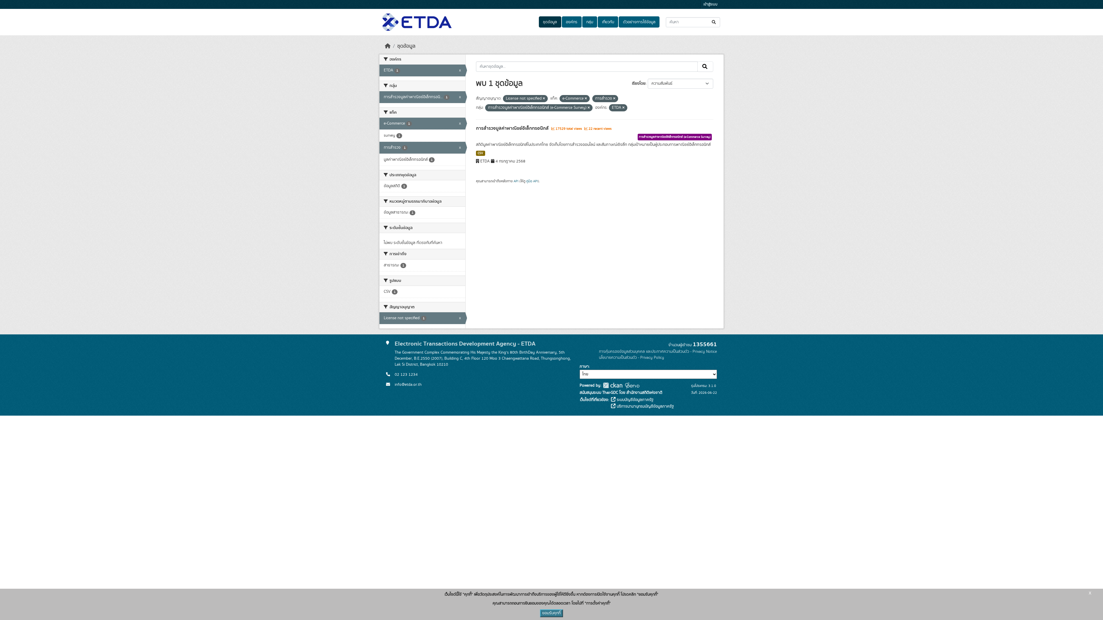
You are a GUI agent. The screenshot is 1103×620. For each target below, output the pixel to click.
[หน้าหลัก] (388, 46)
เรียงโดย (638, 83)
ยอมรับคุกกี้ (551, 613)
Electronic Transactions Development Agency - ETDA (465, 343)
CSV (480, 153)
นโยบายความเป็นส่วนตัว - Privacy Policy (631, 358)
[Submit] (714, 22)
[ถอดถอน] (544, 98)
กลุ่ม (589, 22)
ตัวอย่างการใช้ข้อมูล (639, 22)
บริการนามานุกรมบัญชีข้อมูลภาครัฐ (645, 406)
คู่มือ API (532, 181)
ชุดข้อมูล (550, 22)
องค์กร (571, 22)
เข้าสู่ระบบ (710, 4)
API (516, 181)
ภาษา (584, 366)
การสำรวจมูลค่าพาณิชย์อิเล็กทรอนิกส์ (513, 128)
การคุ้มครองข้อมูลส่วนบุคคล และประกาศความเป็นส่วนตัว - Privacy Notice (658, 351)
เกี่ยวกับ (608, 22)
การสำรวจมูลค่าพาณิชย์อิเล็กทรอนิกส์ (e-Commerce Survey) (675, 137)
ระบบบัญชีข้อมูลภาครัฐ (634, 400)
